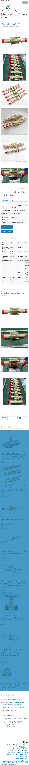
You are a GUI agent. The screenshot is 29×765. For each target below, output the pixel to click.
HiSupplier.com (22, 707)
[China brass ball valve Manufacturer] (7, 6)
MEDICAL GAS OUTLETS (14, 704)
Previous (4, 417)
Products (7, 23)
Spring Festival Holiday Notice (22, 744)
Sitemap (21, 740)
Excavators (4, 764)
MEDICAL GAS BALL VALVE (9, 24)
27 (7, 419)
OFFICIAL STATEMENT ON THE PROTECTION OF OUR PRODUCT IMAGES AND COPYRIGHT (17, 752)
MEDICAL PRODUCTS (16, 23)
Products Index (9, 740)
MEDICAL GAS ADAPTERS (17, 702)
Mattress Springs (12, 762)
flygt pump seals (20, 762)
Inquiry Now (8, 227)
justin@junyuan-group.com (10, 726)
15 (2, 419)
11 (17, 417)
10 (14, 417)
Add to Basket (7, 231)
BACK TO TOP (4, 709)
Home (2, 23)
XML (17, 740)
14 (25, 417)
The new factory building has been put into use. (15, 759)
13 (22, 417)
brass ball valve (10, 764)
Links (15, 740)
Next (11, 419)
